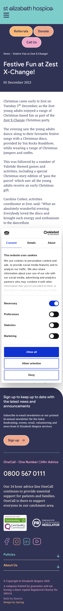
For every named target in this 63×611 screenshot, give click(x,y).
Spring (20, 602)
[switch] (54, 314)
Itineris (18, 598)
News (7, 53)
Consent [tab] (11, 242)
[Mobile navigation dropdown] (54, 556)
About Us (10, 565)
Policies (9, 554)
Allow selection (31, 363)
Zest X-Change (14, 120)
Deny (31, 374)
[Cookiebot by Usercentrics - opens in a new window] (44, 233)
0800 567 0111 (24, 473)
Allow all (31, 351)
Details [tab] (31, 242)
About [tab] (51, 242)
